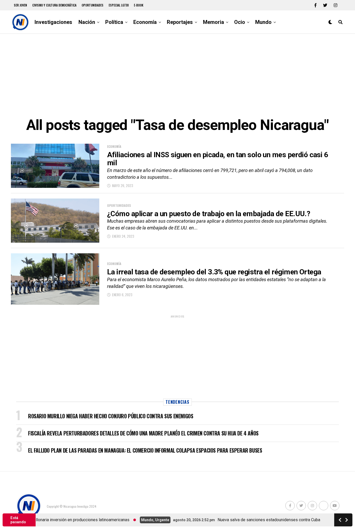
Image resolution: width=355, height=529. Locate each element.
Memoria (213, 22)
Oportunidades (92, 5)
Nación (86, 22)
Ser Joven (20, 5)
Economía (145, 22)
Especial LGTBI (119, 5)
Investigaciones (53, 22)
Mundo (263, 22)
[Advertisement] (177, 75)
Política (114, 22)
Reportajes (180, 22)
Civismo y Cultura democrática (54, 5)
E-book (138, 5)
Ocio (239, 22)
